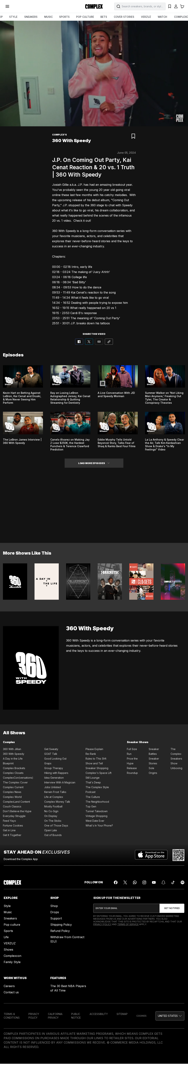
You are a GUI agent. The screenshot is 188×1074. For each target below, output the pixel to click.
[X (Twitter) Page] (125, 882)
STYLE (13, 16)
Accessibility (99, 1014)
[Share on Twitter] (89, 342)
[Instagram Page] (144, 882)
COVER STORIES (124, 16)
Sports (8, 931)
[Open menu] (7, 6)
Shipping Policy (61, 924)
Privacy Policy (102, 924)
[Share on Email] (99, 342)
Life (6, 937)
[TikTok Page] (173, 882)
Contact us (11, 992)
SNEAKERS (30, 16)
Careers (9, 986)
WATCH (162, 16)
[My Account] (176, 6)
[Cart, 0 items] (182, 6)
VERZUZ (146, 16)
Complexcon (12, 956)
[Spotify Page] (182, 882)
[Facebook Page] (116, 882)
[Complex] (94, 6)
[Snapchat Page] (163, 882)
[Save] (133, 136)
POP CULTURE (85, 16)
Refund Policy (60, 931)
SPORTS (64, 16)
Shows (8, 949)
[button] (108, 463)
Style (7, 906)
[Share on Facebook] (79, 342)
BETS (103, 16)
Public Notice (76, 1015)
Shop (54, 906)
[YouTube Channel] (154, 882)
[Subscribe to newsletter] (172, 908)
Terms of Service (128, 924)
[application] (94, 73)
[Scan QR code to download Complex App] (178, 855)
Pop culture (12, 924)
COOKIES (141, 1015)
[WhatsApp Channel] (135, 882)
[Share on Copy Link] (109, 342)
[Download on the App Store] (151, 855)
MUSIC (48, 16)
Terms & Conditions (12, 1015)
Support (56, 918)
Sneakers (10, 918)
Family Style (12, 962)
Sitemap (122, 1014)
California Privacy (55, 1015)
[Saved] (169, 6)
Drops (54, 912)
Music (8, 912)
